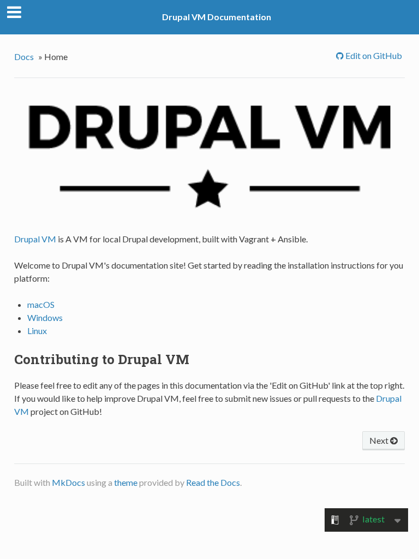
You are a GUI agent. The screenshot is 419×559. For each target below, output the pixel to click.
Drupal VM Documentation (216, 16)
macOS (41, 304)
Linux (37, 330)
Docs (24, 56)
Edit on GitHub (373, 55)
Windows (45, 317)
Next (379, 440)
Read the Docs (213, 482)
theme (125, 482)
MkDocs (68, 482)
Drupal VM (35, 239)
